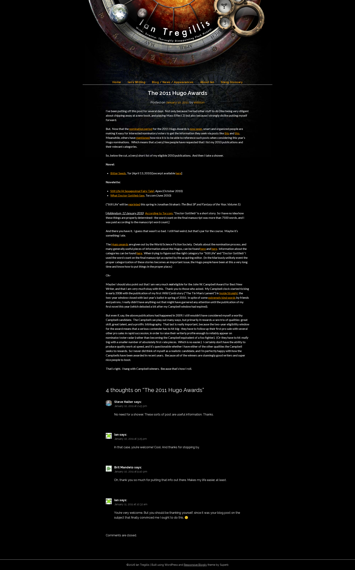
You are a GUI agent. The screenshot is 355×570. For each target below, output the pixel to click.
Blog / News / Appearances (173, 82)
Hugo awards (119, 244)
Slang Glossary (232, 82)
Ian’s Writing (137, 82)
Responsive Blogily (195, 564)
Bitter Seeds (118, 173)
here (178, 173)
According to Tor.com (159, 213)
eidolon (199, 102)
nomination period (140, 128)
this (226, 133)
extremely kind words (222, 297)
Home (116, 82)
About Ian (207, 82)
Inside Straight (228, 293)
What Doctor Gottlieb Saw (127, 195)
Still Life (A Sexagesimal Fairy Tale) (132, 191)
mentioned (143, 137)
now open (196, 128)
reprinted (134, 204)
